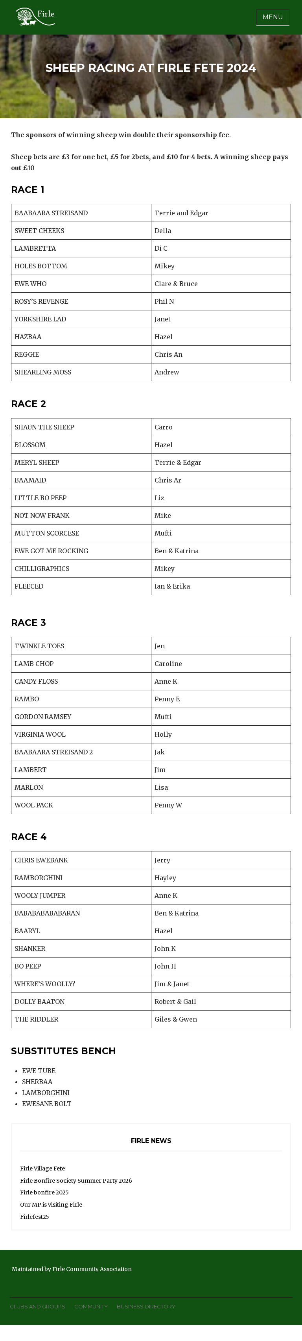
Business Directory (146, 1306)
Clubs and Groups (37, 1306)
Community (91, 1306)
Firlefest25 (34, 1216)
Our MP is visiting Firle (51, 1204)
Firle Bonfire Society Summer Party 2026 (76, 1180)
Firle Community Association (92, 1269)
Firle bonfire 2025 (44, 1192)
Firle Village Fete (42, 1168)
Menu (273, 17)
